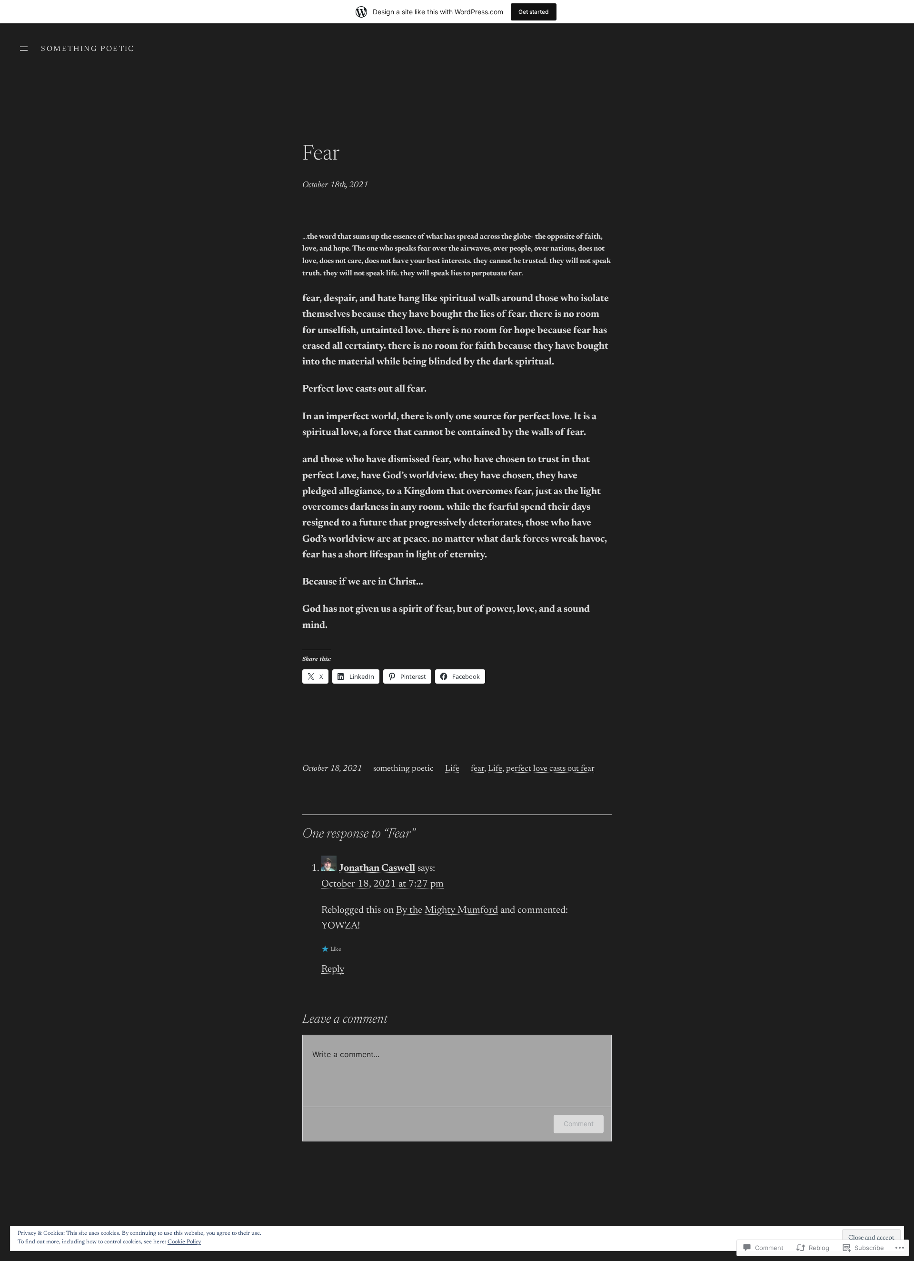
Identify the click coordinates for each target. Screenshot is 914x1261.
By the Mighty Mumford (447, 911)
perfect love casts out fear (550, 769)
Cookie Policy (184, 1242)
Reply (332, 970)
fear (477, 769)
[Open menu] (24, 48)
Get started (533, 11)
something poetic (87, 49)
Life (452, 769)
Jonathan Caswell (377, 869)
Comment (579, 1124)
